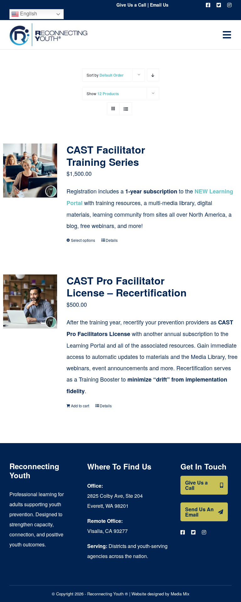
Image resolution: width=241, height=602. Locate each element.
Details (112, 240)
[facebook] (208, 5)
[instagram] (229, 5)
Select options (83, 240)
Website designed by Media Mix (160, 594)
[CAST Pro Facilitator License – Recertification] (30, 301)
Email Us (159, 5)
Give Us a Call (131, 5)
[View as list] (126, 109)
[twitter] (219, 5)
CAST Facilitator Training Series (106, 155)
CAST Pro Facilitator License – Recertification (127, 286)
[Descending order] (153, 74)
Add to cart (80, 405)
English (28, 13)
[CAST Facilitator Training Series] (30, 171)
